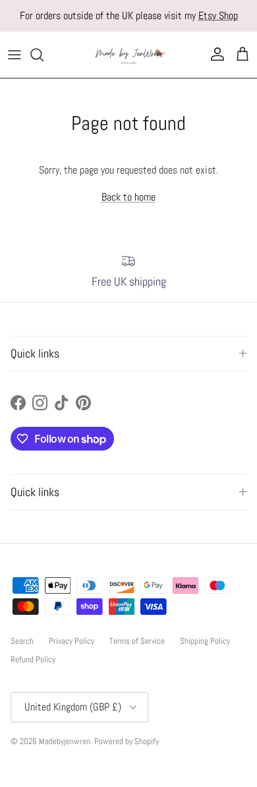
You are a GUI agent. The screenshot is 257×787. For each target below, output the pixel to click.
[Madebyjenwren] (128, 54)
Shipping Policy (205, 640)
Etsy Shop (218, 15)
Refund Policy (33, 659)
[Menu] (14, 54)
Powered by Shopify (126, 741)
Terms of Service (137, 640)
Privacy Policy (71, 640)
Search (22, 640)
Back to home (128, 197)
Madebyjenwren (64, 741)
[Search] (43, 54)
